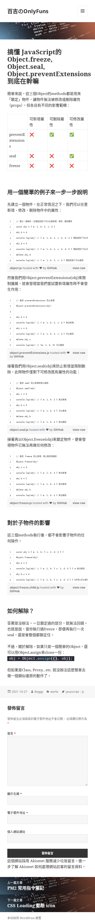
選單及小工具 (82, 11)
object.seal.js (19, 429)
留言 (11, 733)
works (54, 692)
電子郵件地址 (17, 813)
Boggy (39, 692)
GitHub (52, 268)
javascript (72, 692)
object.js (16, 268)
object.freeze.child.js (25, 587)
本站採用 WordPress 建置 (24, 918)
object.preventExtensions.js (30, 353)
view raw (79, 268)
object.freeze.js (21, 503)
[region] (47, 241)
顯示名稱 (14, 794)
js (83, 692)
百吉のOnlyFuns (27, 11)
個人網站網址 (16, 832)
